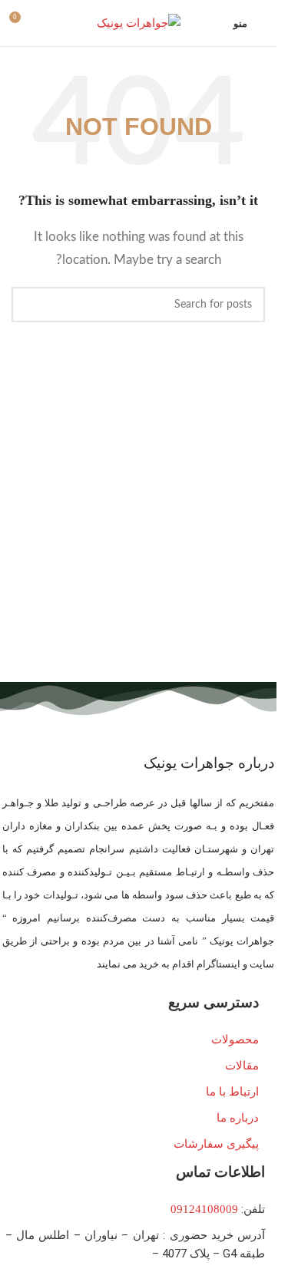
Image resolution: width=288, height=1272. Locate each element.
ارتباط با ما (232, 1092)
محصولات (235, 1039)
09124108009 (204, 1209)
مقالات (242, 1065)
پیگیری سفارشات (216, 1144)
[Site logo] (138, 21)
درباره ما (238, 1118)
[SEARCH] (29, 304)
